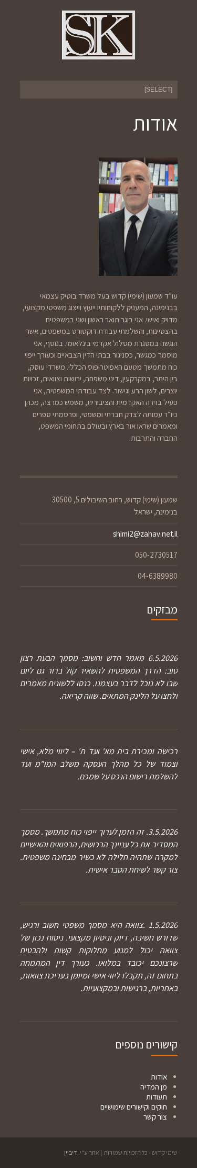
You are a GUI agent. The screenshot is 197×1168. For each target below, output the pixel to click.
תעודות (156, 1097)
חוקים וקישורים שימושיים (133, 1107)
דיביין (70, 1152)
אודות (159, 1077)
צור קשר (155, 1117)
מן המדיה (153, 1087)
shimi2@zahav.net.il (145, 534)
